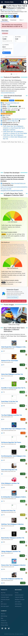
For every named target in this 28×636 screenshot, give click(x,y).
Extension (19, 10)
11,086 (8, 104)
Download (13, 20)
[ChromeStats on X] (8, 628)
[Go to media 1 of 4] (11, 74)
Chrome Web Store (12, 121)
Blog (2, 618)
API (2, 601)
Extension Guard (5, 597)
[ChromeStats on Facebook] (5, 628)
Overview (5, 20)
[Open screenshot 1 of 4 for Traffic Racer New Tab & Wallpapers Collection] (13, 64)
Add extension (18, 604)
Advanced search (19, 595)
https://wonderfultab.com (8, 10)
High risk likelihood (6, 113)
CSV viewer (18, 601)
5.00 (13, 106)
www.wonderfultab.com (7, 92)
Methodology (4, 616)
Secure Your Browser (12, 297)
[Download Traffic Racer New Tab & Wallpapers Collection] (8, 49)
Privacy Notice (4, 625)
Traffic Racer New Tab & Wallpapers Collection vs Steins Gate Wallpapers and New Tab (14, 136)
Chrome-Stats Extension (7, 595)
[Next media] (25, 64)
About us (3, 613)
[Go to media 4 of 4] (17, 74)
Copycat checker (19, 597)
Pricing (16, 592)
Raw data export (5, 606)
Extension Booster (5, 599)
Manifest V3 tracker (19, 599)
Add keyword (18, 606)
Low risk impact (10, 112)
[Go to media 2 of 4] (13, 74)
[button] (2, 2)
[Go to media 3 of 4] (15, 74)
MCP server (4, 604)
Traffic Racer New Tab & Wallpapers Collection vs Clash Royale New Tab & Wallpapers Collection (14, 127)
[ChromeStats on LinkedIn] (2, 628)
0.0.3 (9, 108)
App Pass (3, 592)
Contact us (3, 620)
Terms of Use (4, 622)
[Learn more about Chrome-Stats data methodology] (19, 121)
